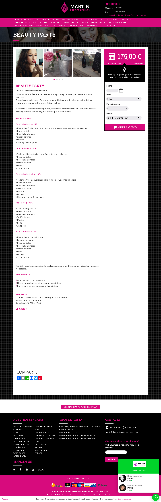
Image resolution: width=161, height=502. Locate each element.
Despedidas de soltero (53, 20)
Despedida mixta (68, 432)
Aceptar (5, 499)
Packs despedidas (76, 20)
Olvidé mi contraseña (136, 15)
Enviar (111, 459)
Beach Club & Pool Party (72, 25)
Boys (102, 20)
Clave (108, 12)
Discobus (112, 20)
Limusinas (125, 20)
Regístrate (120, 15)
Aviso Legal (84, 478)
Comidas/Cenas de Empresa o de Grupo (79, 426)
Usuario (108, 8)
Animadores (119, 22)
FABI (57, 495)
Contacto (110, 25)
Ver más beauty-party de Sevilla (80, 407)
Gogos (39, 25)
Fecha (109, 85)
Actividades (67, 22)
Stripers (93, 20)
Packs (109, 113)
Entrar (111, 15)
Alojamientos (94, 25)
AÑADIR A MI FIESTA (127, 127)
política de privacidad (123, 499)
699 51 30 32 (114, 427)
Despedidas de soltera (26, 20)
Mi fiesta (115, 4)
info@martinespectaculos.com (123, 432)
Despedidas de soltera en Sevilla (77, 435)
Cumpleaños (66, 429)
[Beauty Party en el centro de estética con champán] (58, 63)
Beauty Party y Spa (101, 22)
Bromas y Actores (24, 25)
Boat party (82, 22)
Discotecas (50, 25)
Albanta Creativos (106, 495)
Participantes (113, 104)
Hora (108, 94)
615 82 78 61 (130, 427)
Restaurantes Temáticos (27, 22)
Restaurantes (51, 22)
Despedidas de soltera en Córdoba (77, 438)
